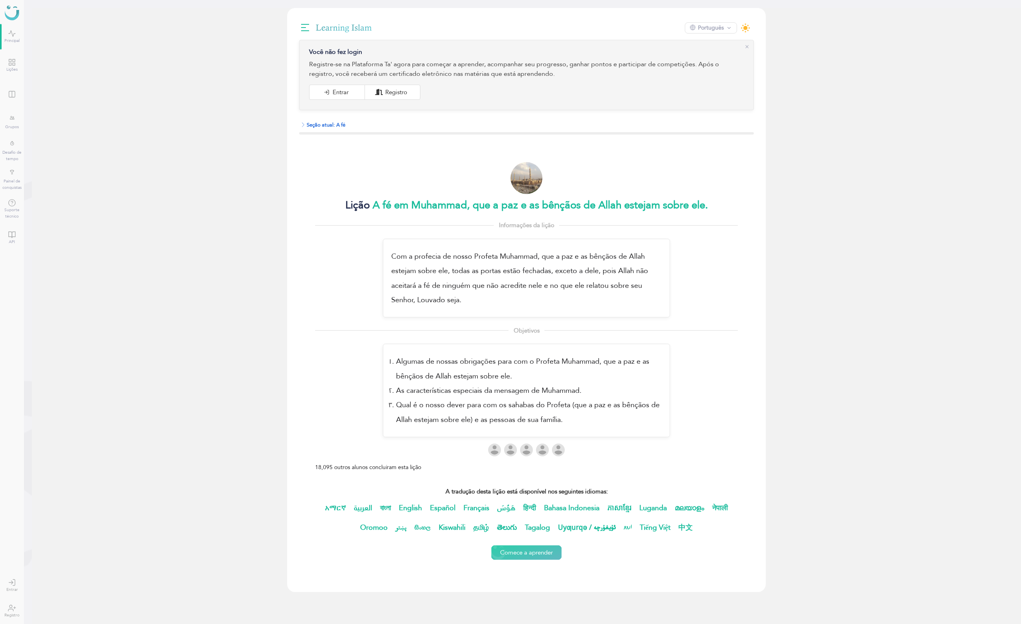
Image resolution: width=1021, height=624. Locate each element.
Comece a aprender (522, 552)
